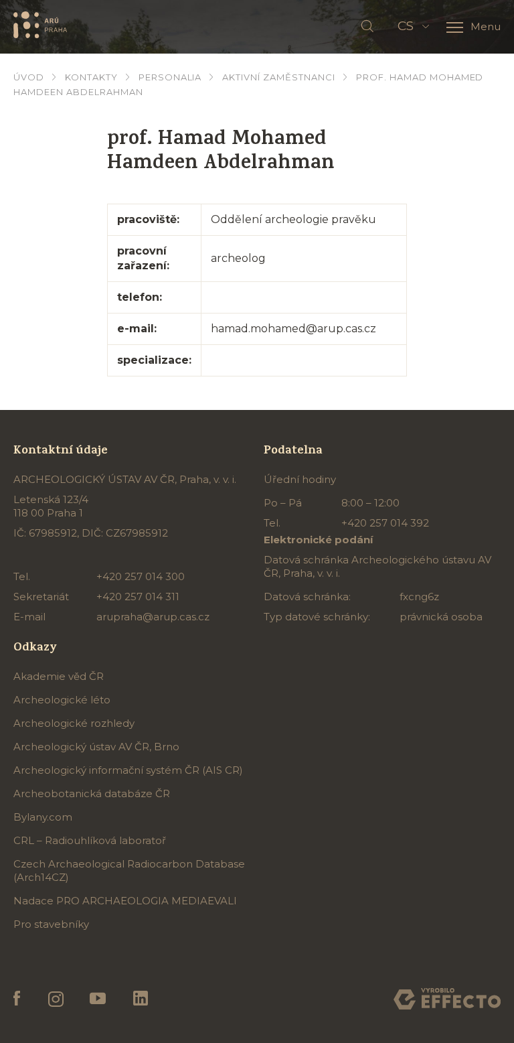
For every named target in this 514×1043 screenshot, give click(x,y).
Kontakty (91, 77)
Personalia (170, 77)
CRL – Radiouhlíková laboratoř (89, 840)
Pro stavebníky (51, 924)
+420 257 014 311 (137, 596)
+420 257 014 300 (140, 576)
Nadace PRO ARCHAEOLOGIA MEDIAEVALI (125, 900)
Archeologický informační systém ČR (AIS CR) (128, 770)
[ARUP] (40, 24)
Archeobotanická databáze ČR (91, 793)
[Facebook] (17, 999)
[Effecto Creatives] (447, 999)
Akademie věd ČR (58, 676)
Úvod (28, 77)
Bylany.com (42, 817)
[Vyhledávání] (367, 26)
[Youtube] (98, 999)
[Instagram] (55, 999)
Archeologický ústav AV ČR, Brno (96, 746)
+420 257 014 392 (385, 522)
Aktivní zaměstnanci (278, 77)
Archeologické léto (61, 699)
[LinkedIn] (140, 998)
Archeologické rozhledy (74, 723)
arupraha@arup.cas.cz (152, 616)
